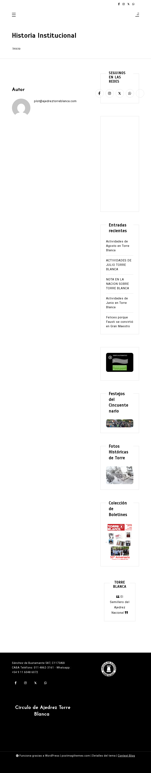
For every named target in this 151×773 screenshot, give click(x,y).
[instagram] (123, 4)
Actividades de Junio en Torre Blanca (117, 303)
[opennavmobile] (137, 15)
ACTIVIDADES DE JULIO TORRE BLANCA (118, 265)
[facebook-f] (119, 4)
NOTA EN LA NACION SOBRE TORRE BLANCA (117, 284)
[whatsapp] (133, 4)
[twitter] (128, 4)
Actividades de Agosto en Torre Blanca (117, 246)
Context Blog (126, 755)
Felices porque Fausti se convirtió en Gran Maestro (119, 322)
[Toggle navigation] (14, 15)
